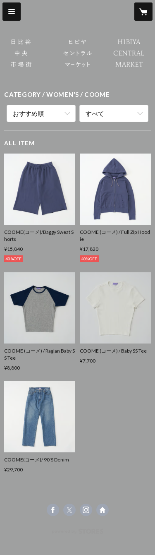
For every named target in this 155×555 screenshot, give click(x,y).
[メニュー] (11, 11)
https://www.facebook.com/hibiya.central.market (53, 510)
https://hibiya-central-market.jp (102, 510)
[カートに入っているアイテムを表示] (143, 11)
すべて (95, 113)
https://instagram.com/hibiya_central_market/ (86, 510)
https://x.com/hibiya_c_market (69, 510)
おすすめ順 (28, 113)
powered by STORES (77, 533)
